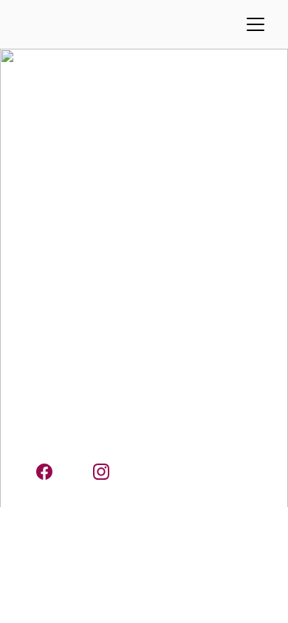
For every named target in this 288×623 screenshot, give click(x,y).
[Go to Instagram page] (101, 472)
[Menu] (255, 24)
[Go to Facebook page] (51, 472)
